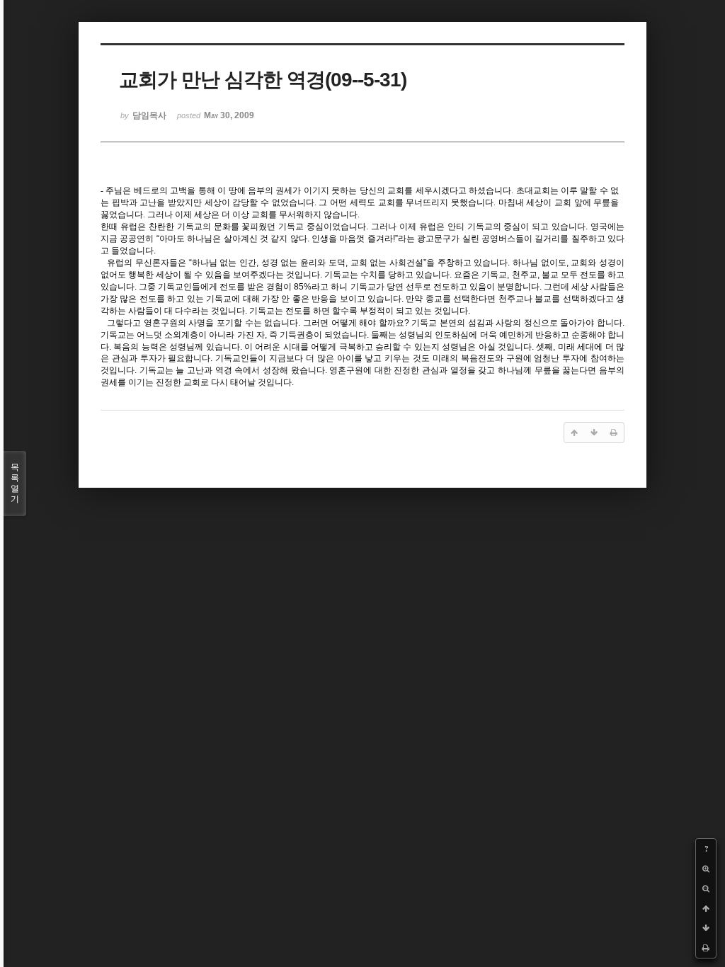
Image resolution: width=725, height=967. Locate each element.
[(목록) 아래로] (706, 928)
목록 (15, 483)
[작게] (706, 888)
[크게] (706, 869)
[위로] (706, 908)
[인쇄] (706, 948)
